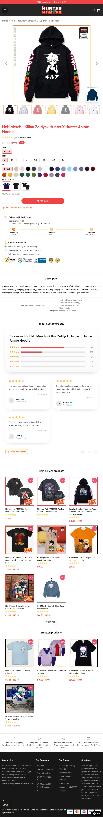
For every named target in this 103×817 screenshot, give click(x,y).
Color (4, 164)
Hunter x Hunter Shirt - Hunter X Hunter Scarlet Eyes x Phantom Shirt (18, 560)
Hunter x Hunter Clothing (69, 303)
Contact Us (64, 783)
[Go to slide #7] (93, 109)
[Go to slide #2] (23, 109)
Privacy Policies (43, 773)
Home (5, 21)
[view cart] (98, 10)
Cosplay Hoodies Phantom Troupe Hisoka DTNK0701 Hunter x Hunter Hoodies (83, 511)
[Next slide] (97, 63)
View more (51, 622)
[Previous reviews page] (82, 452)
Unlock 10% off (5, 805)
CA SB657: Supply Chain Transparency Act (45, 787)
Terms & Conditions (45, 769)
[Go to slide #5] (65, 109)
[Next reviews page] (95, 452)
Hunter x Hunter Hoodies (69, 305)
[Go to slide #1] (9, 109)
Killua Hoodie (64, 308)
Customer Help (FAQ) (68, 787)
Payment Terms (65, 773)
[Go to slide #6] (79, 109)
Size (4, 156)
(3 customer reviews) (22, 138)
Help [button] (98, 814)
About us (40, 766)
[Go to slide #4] (51, 109)
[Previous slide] (6, 63)
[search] (93, 10)
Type (4, 147)
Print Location (8, 179)
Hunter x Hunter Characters (23, 21)
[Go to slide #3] (37, 109)
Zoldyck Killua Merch (49, 21)
